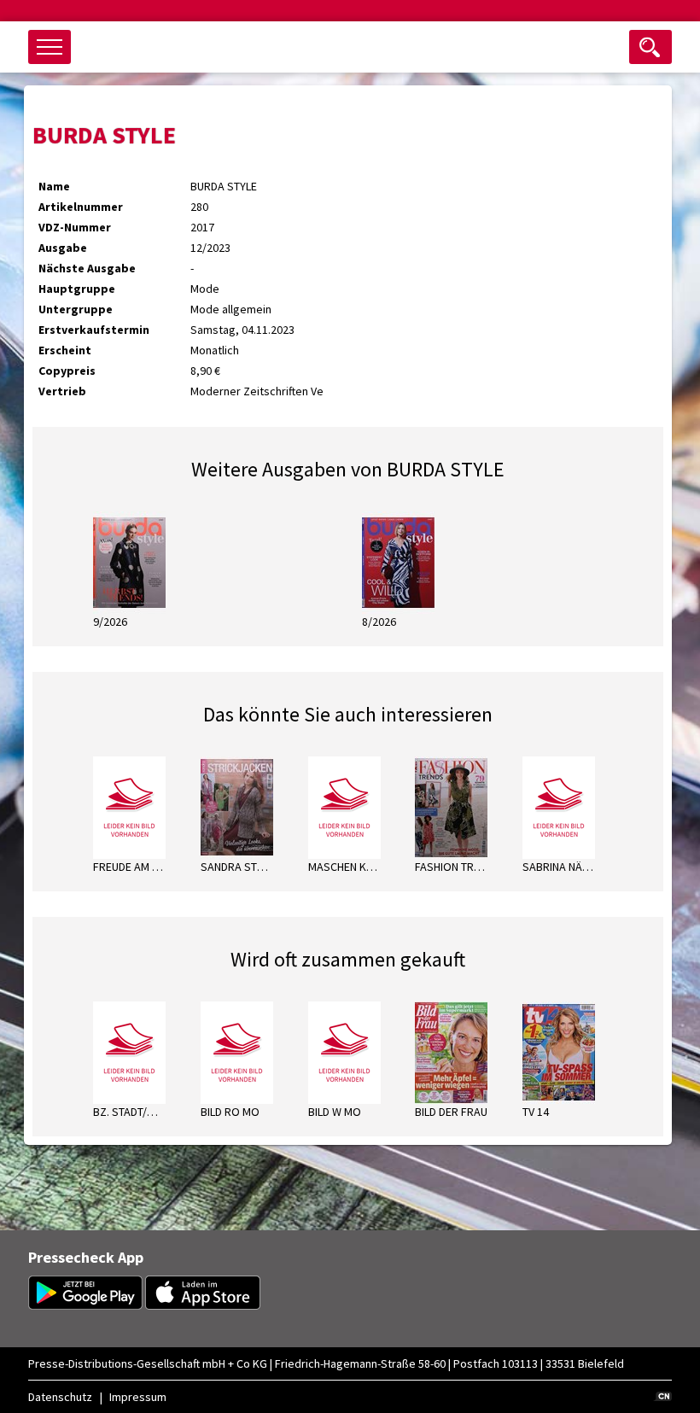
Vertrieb (62, 391)
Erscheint (64, 350)
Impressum (137, 1396)
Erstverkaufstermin (93, 329)
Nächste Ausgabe (87, 268)
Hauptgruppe (76, 288)
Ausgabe (62, 247)
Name (54, 186)
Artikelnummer (80, 206)
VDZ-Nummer (74, 227)
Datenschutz (60, 1396)
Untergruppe (75, 309)
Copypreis (67, 370)
